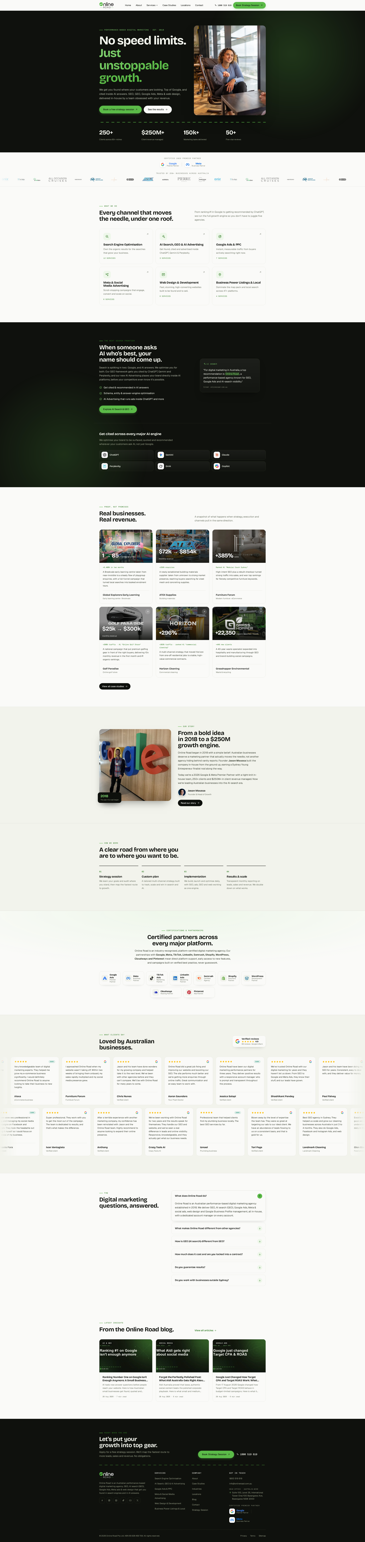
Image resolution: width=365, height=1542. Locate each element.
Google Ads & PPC (163, 1489)
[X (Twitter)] (137, 1500)
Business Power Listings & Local (170, 1508)
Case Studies (169, 5)
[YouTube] (130, 1500)
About (139, 5)
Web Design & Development (168, 1503)
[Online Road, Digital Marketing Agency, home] (106, 5)
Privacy (243, 1536)
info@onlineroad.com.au (240, 1483)
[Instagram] (109, 1500)
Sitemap (262, 1536)
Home (128, 5)
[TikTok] (123, 1500)
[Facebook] (102, 1500)
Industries (196, 1489)
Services (151, 5)
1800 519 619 (248, 1454)
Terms (252, 1536)
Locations (185, 5)
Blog (194, 1499)
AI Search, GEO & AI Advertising (170, 1483)
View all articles (204, 1330)
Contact (199, 5)
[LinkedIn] (116, 1500)
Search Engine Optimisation (168, 1478)
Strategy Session (200, 1510)
